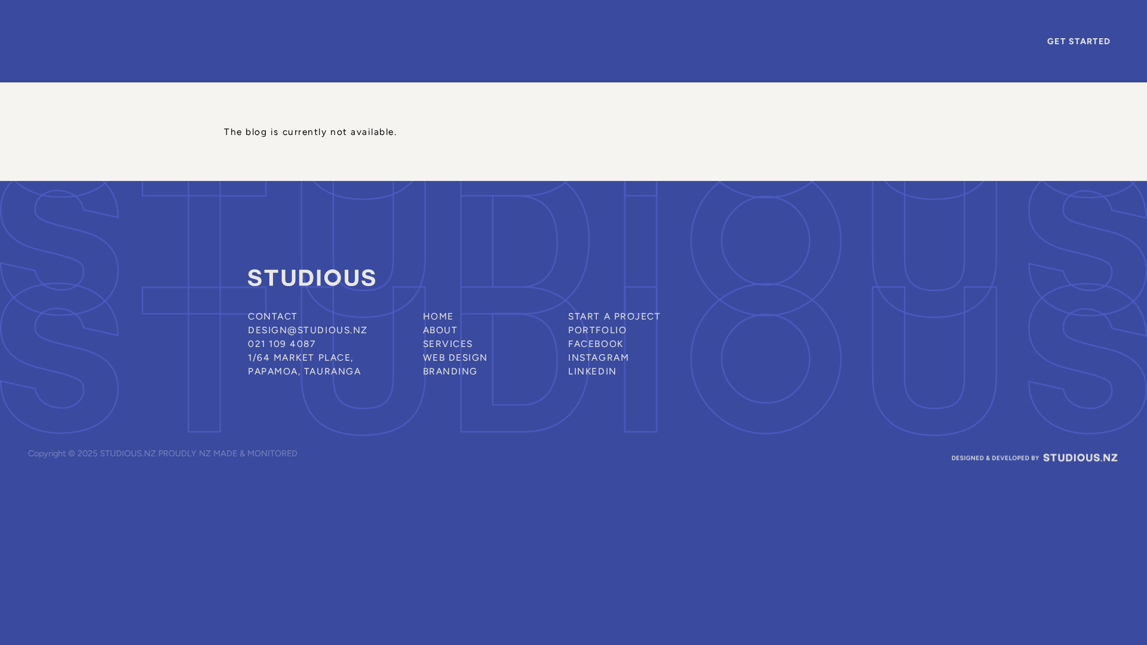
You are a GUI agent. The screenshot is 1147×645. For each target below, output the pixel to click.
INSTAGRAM (598, 357)
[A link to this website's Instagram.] (1015, 41)
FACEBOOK (595, 343)
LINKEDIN (592, 371)
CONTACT (905, 40)
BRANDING (450, 371)
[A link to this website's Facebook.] (954, 41)
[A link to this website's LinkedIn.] (984, 41)
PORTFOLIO (831, 40)
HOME (636, 40)
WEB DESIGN (455, 357)
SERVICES (751, 40)
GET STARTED (1079, 41)
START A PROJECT (614, 316)
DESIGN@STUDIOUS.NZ (308, 330)
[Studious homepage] (137, 40)
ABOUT (688, 40)
